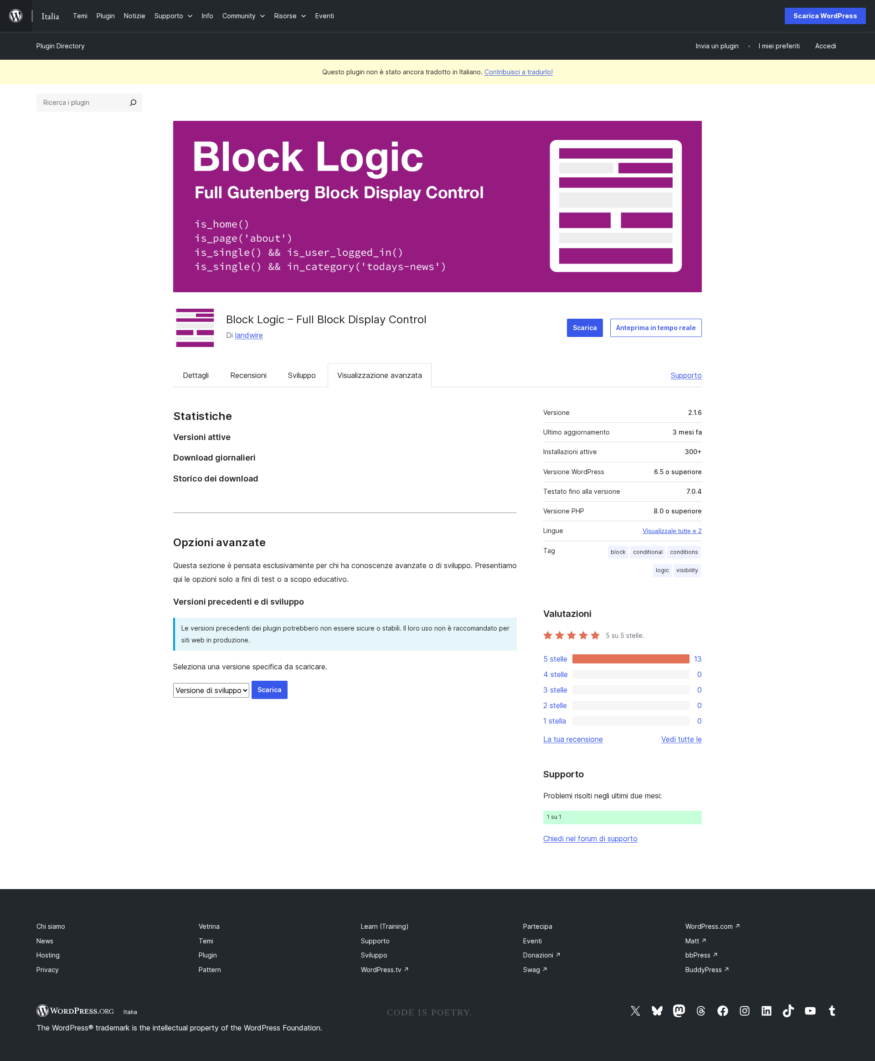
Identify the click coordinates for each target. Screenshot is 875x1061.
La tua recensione (573, 739)
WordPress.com (713, 926)
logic (662, 570)
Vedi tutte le (681, 739)
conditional (648, 552)
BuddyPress (707, 969)
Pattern (210, 969)
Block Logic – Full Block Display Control (326, 319)
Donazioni (542, 955)
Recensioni (248, 375)
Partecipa (537, 926)
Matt (696, 941)
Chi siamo (50, 926)
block (618, 552)
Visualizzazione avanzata (379, 375)
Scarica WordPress (825, 16)
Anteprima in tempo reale (656, 327)
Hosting (48, 955)
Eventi (532, 941)
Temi (206, 941)
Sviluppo (302, 375)
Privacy (47, 969)
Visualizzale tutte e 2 (672, 530)
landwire (249, 335)
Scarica (585, 327)
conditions (684, 552)
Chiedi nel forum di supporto (590, 838)
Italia (130, 1011)
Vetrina (209, 926)
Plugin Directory (60, 46)
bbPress (701, 955)
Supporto (686, 375)
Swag (535, 969)
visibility (687, 570)
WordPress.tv (385, 969)
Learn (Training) (385, 926)
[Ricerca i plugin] (133, 102)
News (44, 941)
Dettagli (196, 375)
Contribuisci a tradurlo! (518, 72)
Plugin (208, 955)
